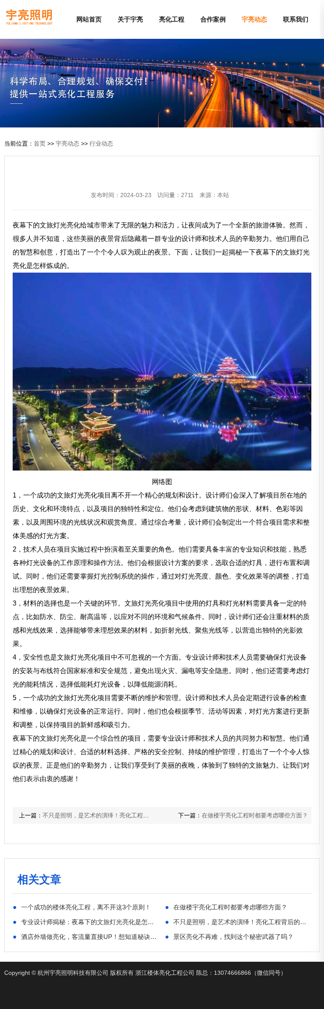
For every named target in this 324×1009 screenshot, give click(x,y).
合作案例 (213, 19)
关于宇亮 (130, 19)
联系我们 (295, 19)
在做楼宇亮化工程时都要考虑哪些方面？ (255, 815)
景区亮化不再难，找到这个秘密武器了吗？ (229, 936)
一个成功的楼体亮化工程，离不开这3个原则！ (82, 907)
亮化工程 (171, 19)
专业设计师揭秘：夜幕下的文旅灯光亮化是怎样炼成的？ (86, 921)
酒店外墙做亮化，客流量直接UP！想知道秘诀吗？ (86, 936)
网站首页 (89, 19)
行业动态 (101, 143)
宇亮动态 (254, 19)
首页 (40, 143)
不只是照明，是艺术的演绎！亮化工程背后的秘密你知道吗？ (122, 815)
